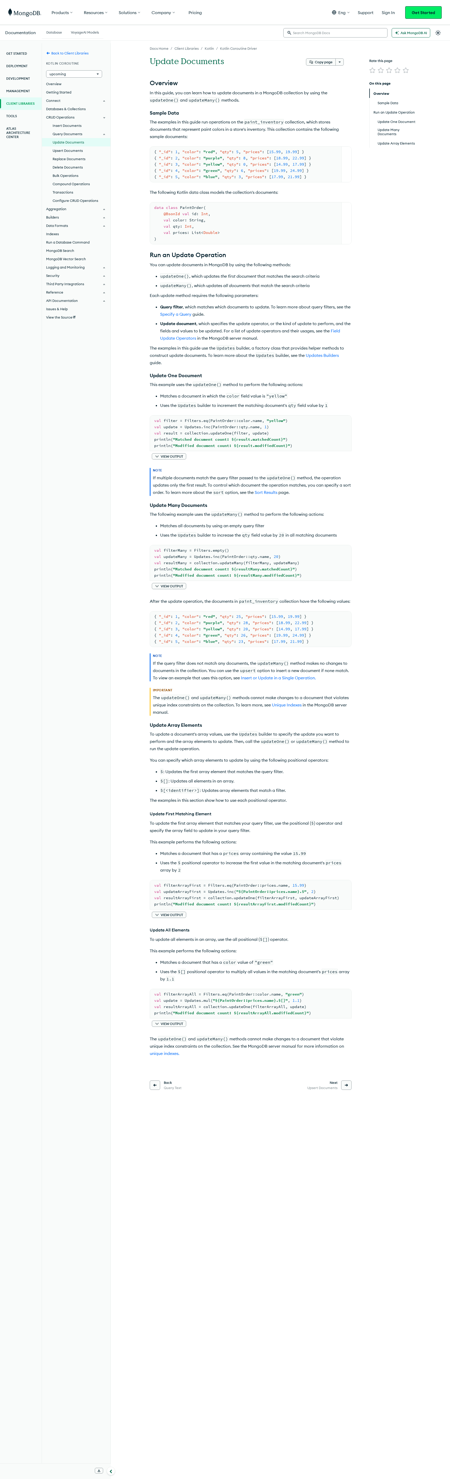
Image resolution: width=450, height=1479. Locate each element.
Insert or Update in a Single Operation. (278, 677)
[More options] (339, 62)
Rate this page (380, 61)
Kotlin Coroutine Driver (238, 48)
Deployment (17, 66)
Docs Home (159, 48)
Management (18, 91)
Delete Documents (68, 167)
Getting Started (58, 92)
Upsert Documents (68, 150)
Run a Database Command (68, 242)
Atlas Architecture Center (18, 133)
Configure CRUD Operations (75, 200)
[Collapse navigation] (111, 1471)
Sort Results (266, 492)
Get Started (423, 12)
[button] (340, 12)
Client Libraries (186, 48)
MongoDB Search (60, 250)
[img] (372, 70)
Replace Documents (69, 159)
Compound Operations (71, 184)
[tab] (54, 32)
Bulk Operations (65, 175)
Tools (11, 116)
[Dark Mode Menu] (438, 32)
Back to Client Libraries (70, 53)
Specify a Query (175, 314)
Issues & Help (57, 309)
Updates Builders (322, 355)
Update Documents (68, 142)
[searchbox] (335, 33)
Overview (53, 84)
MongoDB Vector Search (66, 259)
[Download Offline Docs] (99, 1471)
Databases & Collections (66, 109)
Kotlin (209, 48)
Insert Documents (67, 125)
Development (18, 78)
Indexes (52, 234)
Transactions (63, 192)
